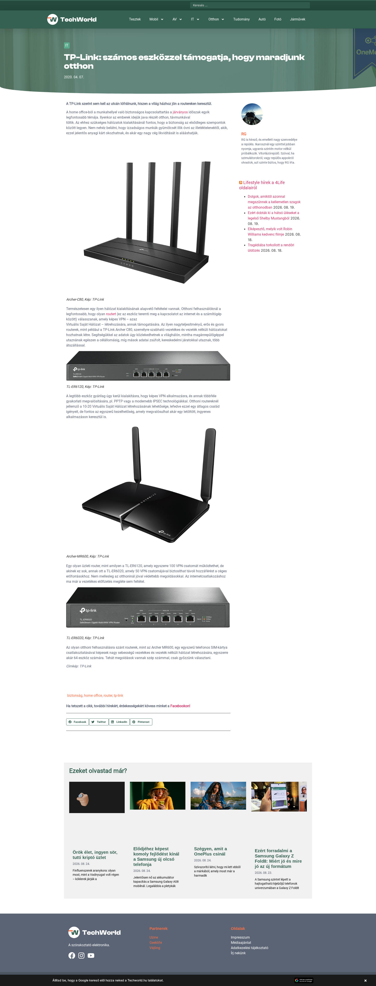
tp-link (118, 695)
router (108, 695)
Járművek (297, 19)
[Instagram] (81, 955)
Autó (262, 19)
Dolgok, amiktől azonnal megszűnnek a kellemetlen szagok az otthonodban (274, 201)
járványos (180, 112)
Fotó (277, 19)
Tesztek (135, 19)
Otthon (213, 19)
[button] (77, 721)
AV (175, 19)
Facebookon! (180, 706)
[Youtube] (90, 955)
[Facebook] (71, 955)
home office (93, 695)
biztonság (74, 695)
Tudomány (241, 19)
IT (192, 19)
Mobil (153, 19)
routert (111, 314)
